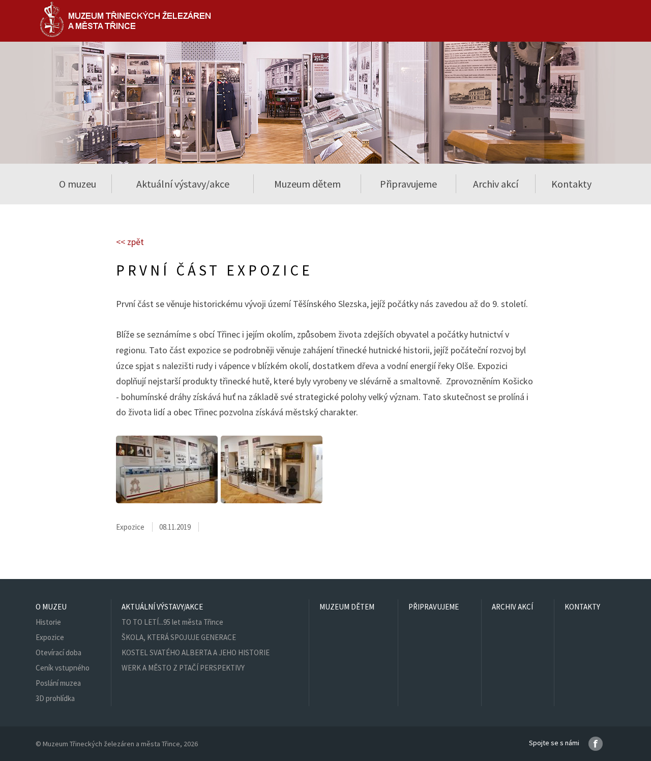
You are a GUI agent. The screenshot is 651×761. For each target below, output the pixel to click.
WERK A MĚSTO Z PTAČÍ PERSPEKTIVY (183, 668)
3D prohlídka (55, 698)
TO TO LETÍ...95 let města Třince (172, 622)
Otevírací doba (58, 652)
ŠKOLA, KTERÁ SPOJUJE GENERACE (179, 637)
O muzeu (51, 607)
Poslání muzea (58, 683)
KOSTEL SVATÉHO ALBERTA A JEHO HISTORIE (196, 652)
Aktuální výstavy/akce (162, 607)
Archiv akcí (495, 183)
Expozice (50, 637)
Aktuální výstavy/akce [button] (182, 183)
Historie (48, 622)
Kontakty (571, 183)
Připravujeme (408, 183)
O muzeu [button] (77, 183)
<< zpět (130, 242)
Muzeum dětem (307, 183)
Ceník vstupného (63, 668)
